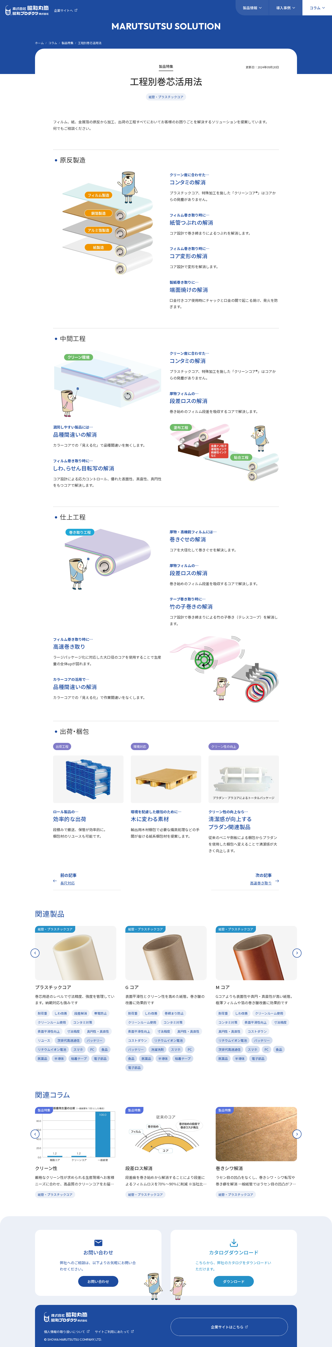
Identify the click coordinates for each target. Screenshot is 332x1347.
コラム (315, 7)
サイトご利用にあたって (112, 1331)
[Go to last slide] (35, 953)
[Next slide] (297, 953)
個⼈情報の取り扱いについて (64, 1331)
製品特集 (67, 43)
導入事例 (283, 7)
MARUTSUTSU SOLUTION (166, 26)
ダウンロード (234, 1281)
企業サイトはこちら (227, 1327)
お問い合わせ (98, 1281)
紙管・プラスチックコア (166, 97)
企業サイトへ (63, 10)
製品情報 (250, 7)
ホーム (39, 43)
